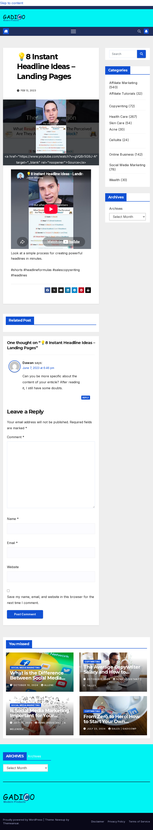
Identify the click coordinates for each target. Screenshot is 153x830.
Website (13, 567)
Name (13, 519)
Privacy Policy (116, 821)
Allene (49, 685)
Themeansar (11, 823)
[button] (139, 31)
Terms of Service (139, 821)
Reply (85, 397)
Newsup (60, 819)
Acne (113, 129)
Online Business (121, 154)
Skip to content (11, 3)
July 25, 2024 (23, 722)
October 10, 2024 (26, 685)
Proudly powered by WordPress (23, 819)
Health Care (118, 117)
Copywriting (118, 106)
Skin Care (116, 123)
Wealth (114, 180)
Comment (15, 437)
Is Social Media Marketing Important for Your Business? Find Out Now (39, 715)
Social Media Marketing (127, 165)
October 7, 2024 (99, 679)
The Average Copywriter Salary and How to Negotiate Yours (111, 672)
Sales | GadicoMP (124, 728)
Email (12, 543)
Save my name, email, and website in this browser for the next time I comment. (50, 600)
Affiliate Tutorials (122, 94)
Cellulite (115, 140)
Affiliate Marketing (123, 83)
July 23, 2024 (96, 728)
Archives (116, 209)
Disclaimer (97, 821)
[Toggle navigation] (73, 31)
